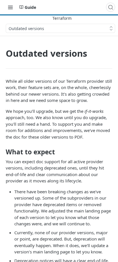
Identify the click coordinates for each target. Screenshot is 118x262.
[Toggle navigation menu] (10, 7)
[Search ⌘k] (110, 7)
